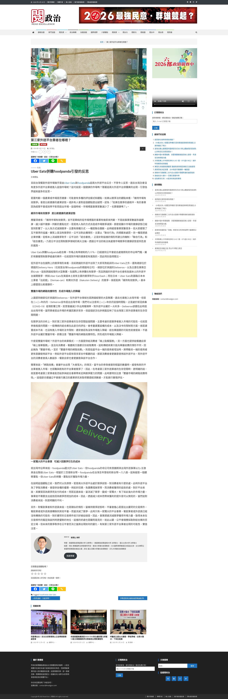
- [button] (40, 151)
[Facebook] (35, 161)
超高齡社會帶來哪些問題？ (165, 139)
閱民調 (61, 32)
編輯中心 (52, 642)
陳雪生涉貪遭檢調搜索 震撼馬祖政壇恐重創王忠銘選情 (175, 166)
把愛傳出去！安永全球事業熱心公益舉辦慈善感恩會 (48, 638)
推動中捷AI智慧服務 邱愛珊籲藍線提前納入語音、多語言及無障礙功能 (175, 222)
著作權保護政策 (79, 2)
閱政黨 (114, 32)
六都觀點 (104, 32)
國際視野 (94, 32)
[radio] (32, 574)
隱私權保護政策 (92, 2)
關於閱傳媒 (51, 2)
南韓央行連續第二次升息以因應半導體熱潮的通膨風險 (175, 172)
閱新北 (134, 32)
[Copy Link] (61, 161)
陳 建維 (130, 642)
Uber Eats (69, 182)
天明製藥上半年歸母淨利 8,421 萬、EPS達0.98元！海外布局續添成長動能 (175, 240)
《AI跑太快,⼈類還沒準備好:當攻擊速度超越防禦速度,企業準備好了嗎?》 (175, 207)
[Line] (53, 161)
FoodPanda (43, 594)
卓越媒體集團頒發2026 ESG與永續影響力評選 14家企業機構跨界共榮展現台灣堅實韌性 (89, 638)
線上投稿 (69, 2)
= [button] (49, 151)
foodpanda (84, 182)
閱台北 (125, 32)
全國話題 (83, 32)
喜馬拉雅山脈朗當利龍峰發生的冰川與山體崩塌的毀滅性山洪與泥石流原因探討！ (175, 191)
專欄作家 (60, 2)
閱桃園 (142, 32)
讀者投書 (41, 32)
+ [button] (44, 151)
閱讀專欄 (70, 556)
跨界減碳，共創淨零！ (42, 598)
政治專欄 (73, 32)
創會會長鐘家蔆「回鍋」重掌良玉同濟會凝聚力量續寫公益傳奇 (175, 231)
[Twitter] (44, 161)
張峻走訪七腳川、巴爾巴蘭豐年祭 (167, 175)
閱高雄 (169, 32)
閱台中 (151, 32)
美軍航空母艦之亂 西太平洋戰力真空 (168, 248)
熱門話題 (51, 32)
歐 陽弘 (52, 148)
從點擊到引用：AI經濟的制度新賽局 (168, 178)
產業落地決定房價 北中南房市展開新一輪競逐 (172, 169)
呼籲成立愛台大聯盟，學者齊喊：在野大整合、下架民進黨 (127, 638)
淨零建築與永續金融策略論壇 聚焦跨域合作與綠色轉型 (133, 598)
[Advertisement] (174, 272)
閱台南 (160, 32)
